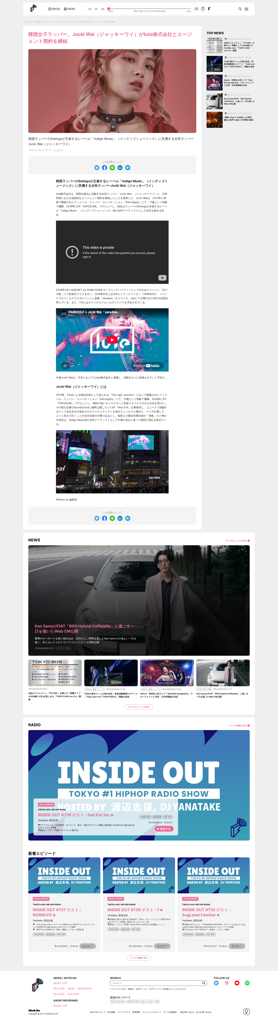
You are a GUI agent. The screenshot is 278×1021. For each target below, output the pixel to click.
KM (157, 1001)
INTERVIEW (85, 988)
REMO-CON (132, 1001)
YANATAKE (145, 817)
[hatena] (127, 167)
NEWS (71, 988)
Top (25, 22)
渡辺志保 (157, 817)
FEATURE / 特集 (63, 648)
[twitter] (96, 167)
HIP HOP (168, 817)
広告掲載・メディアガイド (118, 1012)
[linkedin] (120, 167)
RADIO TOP (60, 1005)
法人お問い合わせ (204, 1012)
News (30, 22)
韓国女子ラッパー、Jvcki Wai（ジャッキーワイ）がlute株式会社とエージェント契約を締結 (75, 22)
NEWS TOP (60, 983)
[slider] (150, 8)
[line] (112, 167)
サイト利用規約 (170, 1012)
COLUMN (73, 994)
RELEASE (59, 994)
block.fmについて (97, 1012)
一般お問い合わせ (186, 1012)
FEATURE (59, 988)
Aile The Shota (117, 1001)
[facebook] (104, 167)
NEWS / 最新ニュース (94, 689)
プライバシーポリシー (151, 1012)
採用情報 (136, 1012)
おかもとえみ (147, 1001)
